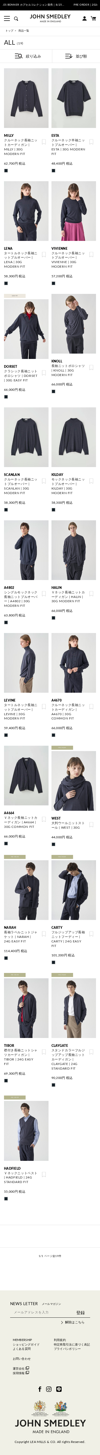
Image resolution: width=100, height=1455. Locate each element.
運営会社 (19, 1368)
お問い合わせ (22, 1358)
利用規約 (60, 1340)
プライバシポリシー (67, 1348)
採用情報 (19, 1373)
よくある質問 (22, 1348)
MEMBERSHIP (22, 1340)
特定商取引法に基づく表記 (72, 1344)
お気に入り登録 (44, 142)
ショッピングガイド (26, 1344)
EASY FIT (15, 296)
